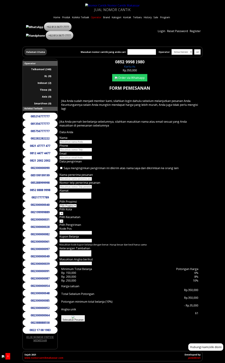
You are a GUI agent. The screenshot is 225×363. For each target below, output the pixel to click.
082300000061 (40, 242)
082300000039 (40, 264)
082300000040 (40, 205)
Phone (63, 146)
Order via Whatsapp (131, 78)
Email (62, 153)
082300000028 (40, 227)
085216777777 (40, 116)
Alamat (64, 190)
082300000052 (40, 308)
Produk (66, 17)
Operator (96, 17)
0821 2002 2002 (40, 160)
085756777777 (40, 131)
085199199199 (40, 175)
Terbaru (137, 17)
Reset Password (177, 31)
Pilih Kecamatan (69, 217)
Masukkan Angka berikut (76, 259)
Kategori (116, 17)
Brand (106, 17)
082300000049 (40, 256)
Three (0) (45, 89)
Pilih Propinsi (68, 202)
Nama (63, 138)
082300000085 (40, 300)
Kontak (127, 17)
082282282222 (40, 138)
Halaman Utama (35, 52)
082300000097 (40, 249)
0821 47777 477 (40, 146)
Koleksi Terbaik (80, 17)
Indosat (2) (44, 83)
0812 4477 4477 (40, 153)
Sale (155, 17)
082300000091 (40, 271)
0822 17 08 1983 (40, 330)
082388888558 (40, 323)
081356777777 (40, 124)
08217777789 (40, 197)
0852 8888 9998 (40, 190)
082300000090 (40, 168)
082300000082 (40, 234)
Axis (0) (46, 96)
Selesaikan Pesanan (73, 319)
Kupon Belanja (69, 236)
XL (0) (47, 76)
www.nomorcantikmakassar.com (43, 357)
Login (161, 31)
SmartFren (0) (42, 103)
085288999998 (40, 183)
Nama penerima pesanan (76, 175)
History (148, 17)
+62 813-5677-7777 (58, 26)
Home (56, 17)
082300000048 (40, 293)
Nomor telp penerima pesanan (79, 183)
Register (195, 31)
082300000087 (40, 278)
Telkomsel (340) (41, 69)
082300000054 (40, 286)
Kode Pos (65, 229)
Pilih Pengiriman (70, 225)
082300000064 (40, 315)
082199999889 (40, 212)
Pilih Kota (65, 209)
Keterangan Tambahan (74, 248)
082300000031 (40, 219)
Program (165, 17)
